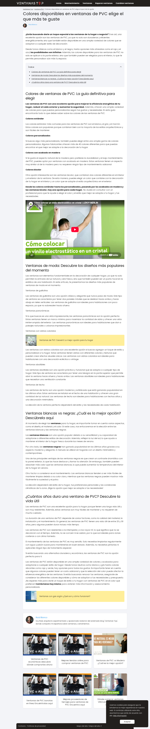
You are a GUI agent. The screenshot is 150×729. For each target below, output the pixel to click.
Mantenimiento (72, 3)
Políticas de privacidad (36, 726)
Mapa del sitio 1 (83, 726)
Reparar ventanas (103, 3)
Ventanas (87, 3)
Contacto (22, 726)
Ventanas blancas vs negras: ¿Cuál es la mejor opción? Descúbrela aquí (62, 78)
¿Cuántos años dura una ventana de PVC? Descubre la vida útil (58, 82)
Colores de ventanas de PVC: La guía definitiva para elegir (56, 72)
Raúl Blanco (33, 24)
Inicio (58, 3)
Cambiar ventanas (125, 3)
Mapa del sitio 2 (95, 726)
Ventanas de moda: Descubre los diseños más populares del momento (62, 75)
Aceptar (127, 722)
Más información (120, 716)
